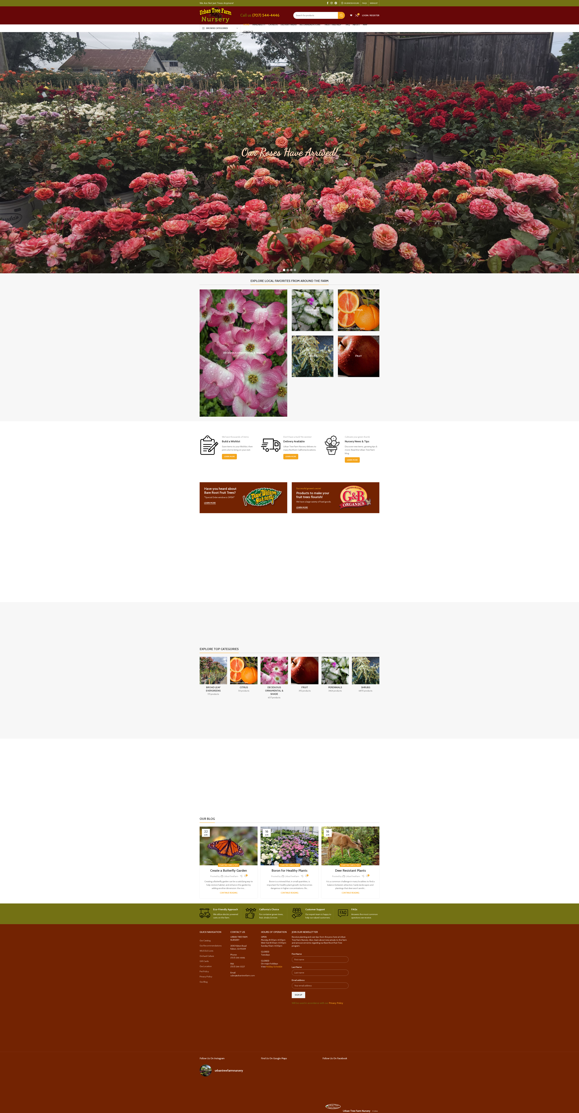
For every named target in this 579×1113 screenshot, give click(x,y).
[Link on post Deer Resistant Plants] (350, 846)
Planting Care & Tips (228, 865)
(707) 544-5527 (237, 966)
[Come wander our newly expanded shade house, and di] (228, 1085)
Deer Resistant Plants (350, 870)
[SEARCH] (341, 15)
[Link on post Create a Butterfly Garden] (229, 846)
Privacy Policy (206, 976)
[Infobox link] (220, 913)
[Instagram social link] (331, 3)
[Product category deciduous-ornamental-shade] (243, 353)
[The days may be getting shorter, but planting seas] (228, 1097)
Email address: (298, 980)
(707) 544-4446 (265, 15)
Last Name (297, 967)
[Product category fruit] (359, 356)
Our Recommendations (211, 945)
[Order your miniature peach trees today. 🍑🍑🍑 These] (247, 1085)
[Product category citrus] (359, 310)
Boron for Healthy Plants (289, 870)
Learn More (229, 456)
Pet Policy (204, 971)
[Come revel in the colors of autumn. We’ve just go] (209, 1085)
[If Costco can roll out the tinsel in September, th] (209, 1097)
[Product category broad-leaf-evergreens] (213, 677)
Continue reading (228, 893)
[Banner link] (243, 497)
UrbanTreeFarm (231, 876)
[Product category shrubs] (312, 356)
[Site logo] (215, 15)
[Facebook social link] (327, 3)
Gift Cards (204, 961)
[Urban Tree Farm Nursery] (333, 1106)
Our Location (206, 966)
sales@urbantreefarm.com (242, 975)
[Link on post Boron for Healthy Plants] (289, 846)
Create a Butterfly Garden (228, 870)
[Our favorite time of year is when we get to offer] (247, 1097)
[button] (284, 270)
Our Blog (203, 981)
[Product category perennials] (312, 310)
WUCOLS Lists (206, 950)
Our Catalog (205, 940)
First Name (297, 954)
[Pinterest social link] (336, 3)
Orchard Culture (207, 956)
